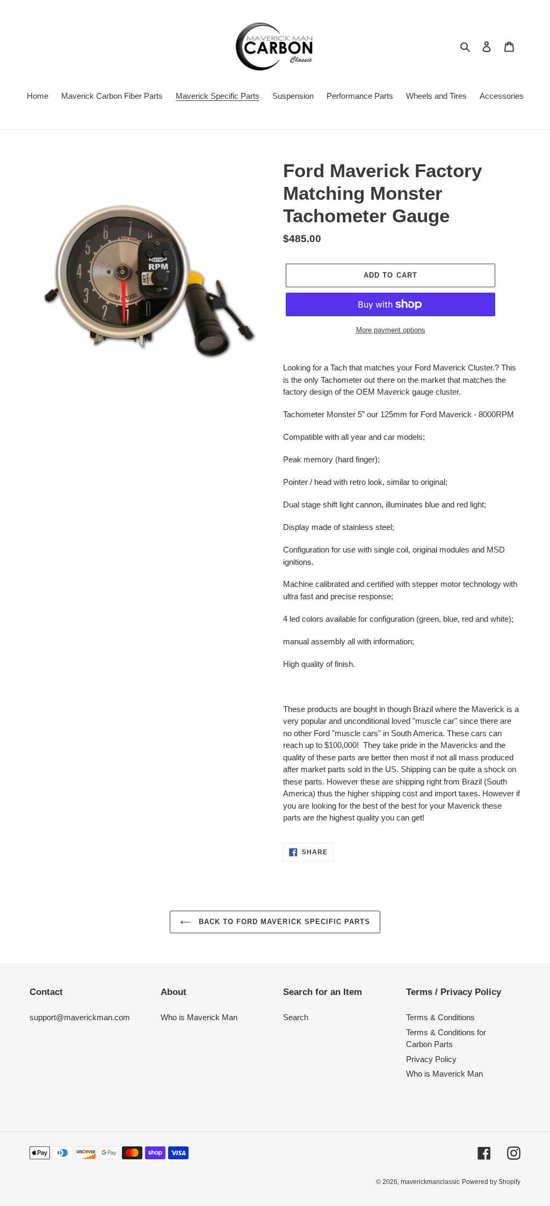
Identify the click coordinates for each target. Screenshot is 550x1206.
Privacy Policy (431, 1059)
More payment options (390, 330)
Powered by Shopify (491, 1182)
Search (295, 1017)
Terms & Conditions (440, 1017)
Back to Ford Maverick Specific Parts (283, 922)
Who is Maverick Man (199, 1017)
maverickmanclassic (430, 1182)
